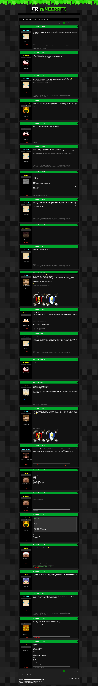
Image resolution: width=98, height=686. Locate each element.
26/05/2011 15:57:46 (39, 571)
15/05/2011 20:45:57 (39, 309)
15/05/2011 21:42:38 (39, 359)
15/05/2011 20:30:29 (39, 272)
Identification (48, 14)
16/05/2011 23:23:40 (39, 446)
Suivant (76, 23)
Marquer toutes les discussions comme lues (28, 682)
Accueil (20, 14)
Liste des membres (28, 14)
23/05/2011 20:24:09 (39, 514)
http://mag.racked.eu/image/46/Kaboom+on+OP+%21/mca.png (43, 565)
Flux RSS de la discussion (74, 678)
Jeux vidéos (29, 19)
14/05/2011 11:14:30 (39, 52)
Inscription (42, 14)
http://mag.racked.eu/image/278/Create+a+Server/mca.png (42, 566)
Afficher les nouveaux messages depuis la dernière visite (30, 681)
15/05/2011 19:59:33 (39, 246)
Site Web (26, 399)
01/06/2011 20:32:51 (39, 641)
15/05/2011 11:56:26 (39, 172)
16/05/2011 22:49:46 (39, 408)
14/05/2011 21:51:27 (39, 100)
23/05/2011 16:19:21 (39, 493)
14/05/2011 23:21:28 (39, 123)
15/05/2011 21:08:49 (39, 333)
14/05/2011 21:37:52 (39, 75)
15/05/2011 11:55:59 (39, 146)
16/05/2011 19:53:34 (39, 382)
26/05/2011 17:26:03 (39, 593)
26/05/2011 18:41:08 (39, 618)
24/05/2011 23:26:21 (39, 545)
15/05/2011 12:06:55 (39, 199)
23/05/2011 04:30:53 (39, 470)
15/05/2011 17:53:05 (39, 225)
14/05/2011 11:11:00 (39, 27)
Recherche (36, 14)
